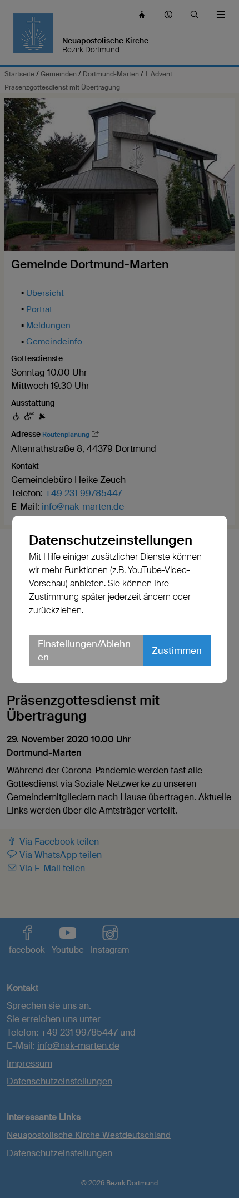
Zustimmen (177, 650)
